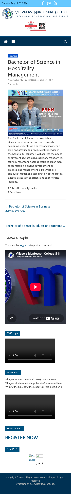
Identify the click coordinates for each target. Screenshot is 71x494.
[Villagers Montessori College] (6, 41)
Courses (13, 56)
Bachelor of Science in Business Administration (27, 209)
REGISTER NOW (21, 437)
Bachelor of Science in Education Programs (36, 225)
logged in (25, 245)
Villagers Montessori (38, 80)
